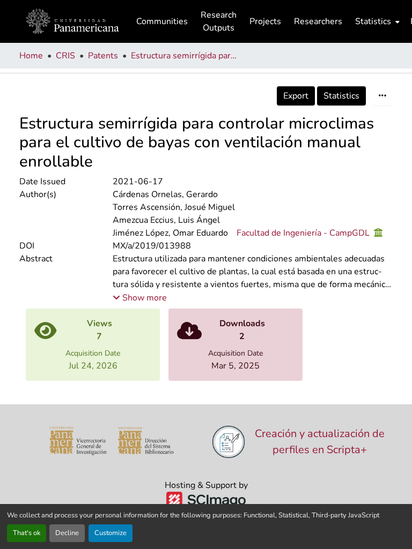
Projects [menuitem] (265, 21)
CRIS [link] (65, 56)
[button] (72, 21)
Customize (110, 533)
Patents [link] (103, 56)
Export (295, 96)
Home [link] (31, 56)
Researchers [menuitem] (318, 21)
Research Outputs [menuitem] (219, 21)
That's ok (26, 533)
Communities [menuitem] (162, 21)
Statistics (341, 96)
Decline (67, 533)
